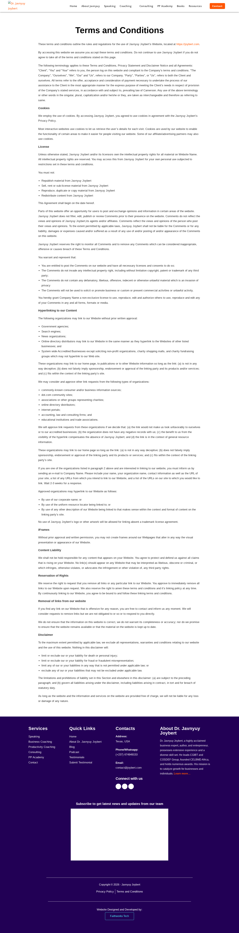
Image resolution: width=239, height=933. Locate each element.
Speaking (34, 736)
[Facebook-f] (118, 786)
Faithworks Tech (119, 916)
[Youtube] (124, 786)
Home (72, 736)
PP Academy (36, 757)
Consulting (34, 752)
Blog (72, 746)
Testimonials (76, 757)
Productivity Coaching (41, 746)
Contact (33, 762)
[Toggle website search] (230, 6)
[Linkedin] (131, 786)
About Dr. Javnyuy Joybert (85, 741)
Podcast (74, 752)
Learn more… (182, 773)
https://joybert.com (187, 44)
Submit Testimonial (80, 762)
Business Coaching (40, 741)
